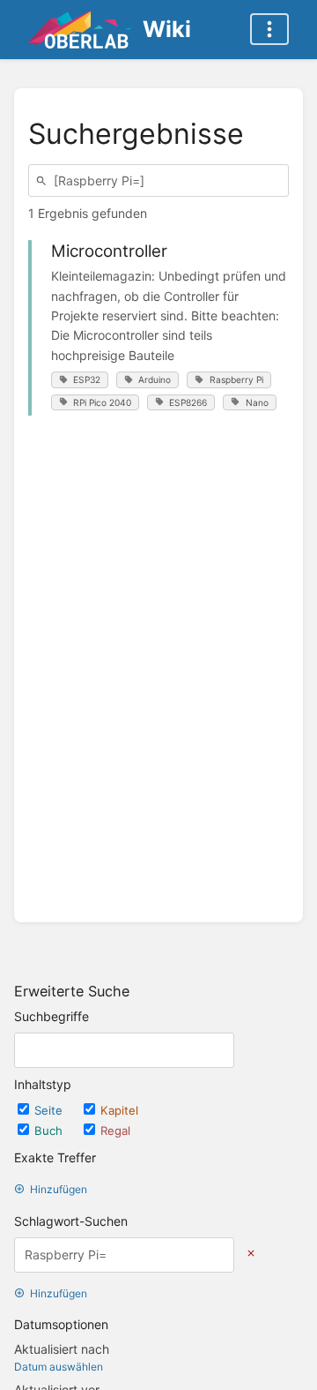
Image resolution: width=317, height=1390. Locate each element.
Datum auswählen (58, 1366)
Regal (115, 1130)
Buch (50, 1130)
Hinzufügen (58, 1189)
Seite (50, 1110)
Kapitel (119, 1110)
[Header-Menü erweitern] (269, 29)
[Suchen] (44, 180)
